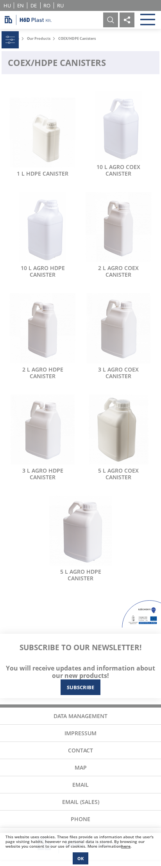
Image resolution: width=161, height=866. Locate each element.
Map (81, 767)
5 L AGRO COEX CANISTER (118, 474)
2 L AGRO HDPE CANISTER (42, 373)
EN (20, 5)
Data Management (80, 716)
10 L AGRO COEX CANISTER (118, 170)
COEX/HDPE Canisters (77, 38)
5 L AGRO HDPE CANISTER (80, 575)
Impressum (80, 733)
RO (46, 5)
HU (7, 5)
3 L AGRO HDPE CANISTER (42, 474)
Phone (80, 819)
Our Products (38, 38)
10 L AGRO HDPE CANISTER (43, 271)
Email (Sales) (80, 802)
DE (33, 5)
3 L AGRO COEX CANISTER (118, 373)
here (126, 846)
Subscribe (80, 687)
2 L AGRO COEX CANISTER (118, 271)
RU (60, 5)
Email (80, 784)
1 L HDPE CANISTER (42, 173)
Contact (80, 750)
